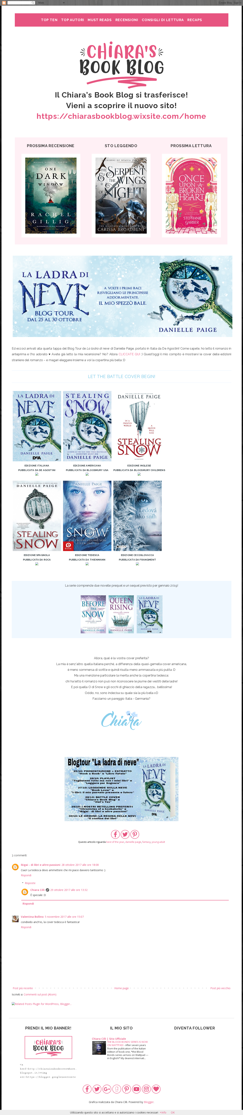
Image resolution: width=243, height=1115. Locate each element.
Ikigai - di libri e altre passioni (40, 865)
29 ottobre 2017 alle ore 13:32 (69, 890)
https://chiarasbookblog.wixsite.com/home (121, 116)
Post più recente (23, 988)
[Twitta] (125, 838)
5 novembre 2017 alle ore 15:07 (64, 916)
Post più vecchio (220, 988)
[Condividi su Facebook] (115, 838)
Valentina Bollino (32, 916)
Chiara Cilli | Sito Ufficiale (109, 1038)
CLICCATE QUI (129, 354)
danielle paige (133, 842)
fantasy (146, 842)
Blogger (149, 1102)
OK (173, 1112)
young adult (158, 842)
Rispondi (26, 875)
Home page (121, 988)
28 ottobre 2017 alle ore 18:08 (80, 865)
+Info (163, 1112)
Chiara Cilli (37, 890)
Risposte (30, 883)
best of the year (115, 842)
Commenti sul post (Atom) (40, 994)
